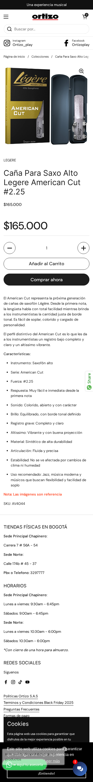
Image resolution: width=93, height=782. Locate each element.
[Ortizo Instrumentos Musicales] (45, 17)
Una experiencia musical (47, 5)
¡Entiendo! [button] (46, 773)
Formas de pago (17, 715)
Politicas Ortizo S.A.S (21, 696)
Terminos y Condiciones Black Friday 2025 (38, 702)
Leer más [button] (52, 761)
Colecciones (40, 57)
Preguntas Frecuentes (21, 709)
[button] (84, 17)
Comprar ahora (47, 280)
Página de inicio (14, 57)
